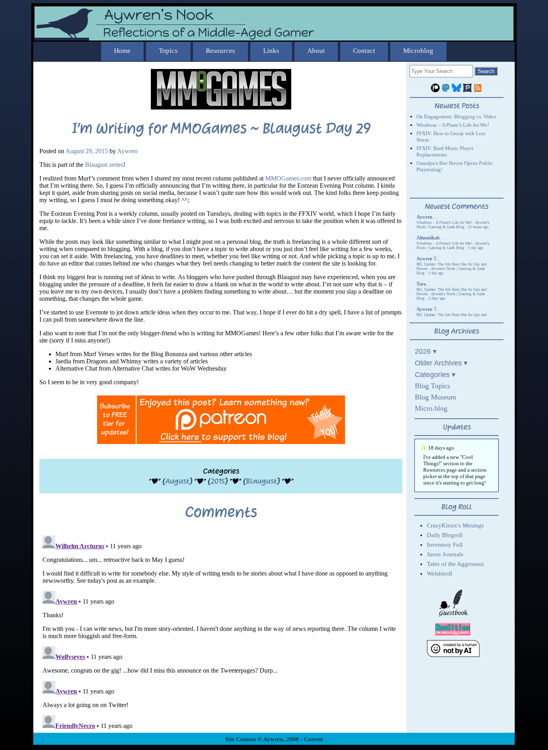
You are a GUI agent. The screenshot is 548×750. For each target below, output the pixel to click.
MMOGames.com (288, 178)
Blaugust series (104, 164)
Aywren (127, 151)
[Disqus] (220, 632)
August (177, 481)
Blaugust (261, 481)
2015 (218, 481)
